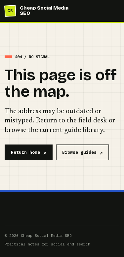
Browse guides (79, 152)
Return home (25, 152)
